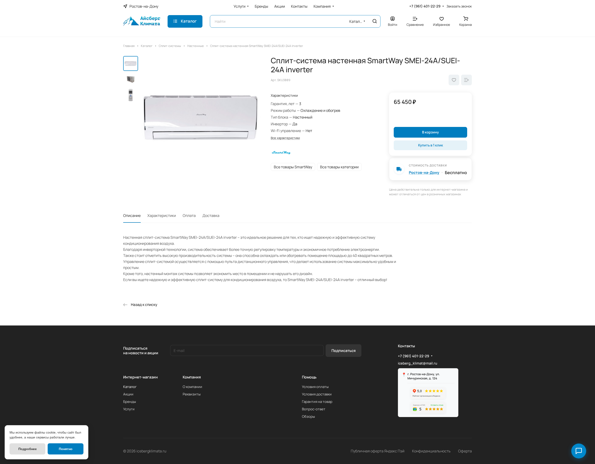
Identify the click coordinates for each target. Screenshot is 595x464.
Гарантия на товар (317, 401)
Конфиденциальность (431, 451)
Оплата (189, 215)
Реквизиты (192, 394)
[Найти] (374, 21)
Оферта (465, 451)
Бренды (129, 401)
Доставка (210, 215)
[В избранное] (454, 80)
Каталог (130, 386)
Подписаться (343, 350)
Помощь (309, 377)
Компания (192, 377)
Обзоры (308, 416)
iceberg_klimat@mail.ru (417, 363)
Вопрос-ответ (313, 409)
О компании (192, 386)
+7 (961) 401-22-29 (424, 6)
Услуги (129, 409)
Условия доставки (317, 394)
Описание (132, 215)
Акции (128, 394)
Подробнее (27, 449)
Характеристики (161, 215)
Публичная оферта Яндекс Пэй (377, 451)
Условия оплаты (315, 386)
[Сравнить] (466, 80)
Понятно (66, 449)
